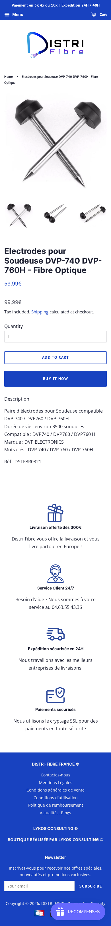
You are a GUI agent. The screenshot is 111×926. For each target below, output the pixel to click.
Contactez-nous (55, 775)
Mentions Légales (55, 782)
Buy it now (55, 378)
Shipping (39, 312)
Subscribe (90, 886)
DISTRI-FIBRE (53, 903)
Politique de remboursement (55, 805)
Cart (102, 14)
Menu (17, 14)
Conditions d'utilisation (56, 797)
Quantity (13, 326)
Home (8, 76)
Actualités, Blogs (55, 812)
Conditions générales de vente (55, 790)
